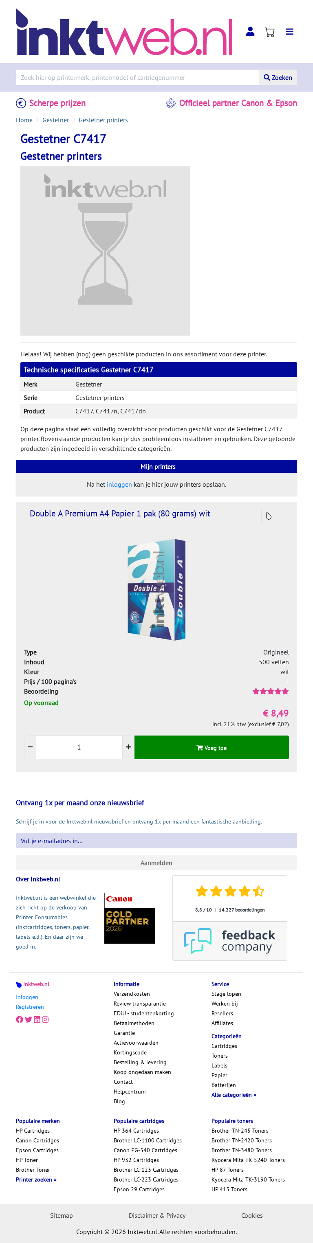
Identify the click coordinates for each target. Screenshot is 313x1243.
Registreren (30, 1006)
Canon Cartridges (37, 1140)
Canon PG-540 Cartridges (145, 1150)
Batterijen (224, 1085)
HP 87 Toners (228, 1169)
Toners (220, 1055)
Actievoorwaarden (136, 1042)
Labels (219, 1065)
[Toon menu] (289, 32)
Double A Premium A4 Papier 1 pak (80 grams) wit (120, 513)
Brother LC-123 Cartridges (146, 1169)
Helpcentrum (129, 1091)
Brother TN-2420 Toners (242, 1140)
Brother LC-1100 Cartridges (148, 1140)
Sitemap (61, 1215)
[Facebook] (19, 1019)
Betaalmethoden (134, 1023)
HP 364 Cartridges (136, 1130)
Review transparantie (140, 1003)
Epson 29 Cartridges (139, 1189)
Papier (219, 1075)
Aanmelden (156, 863)
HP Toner (27, 1160)
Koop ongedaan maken (142, 1072)
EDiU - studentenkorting (144, 1013)
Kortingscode (130, 1052)
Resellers (222, 1013)
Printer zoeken (35, 1179)
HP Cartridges (33, 1130)
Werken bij (225, 1003)
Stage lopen (226, 993)
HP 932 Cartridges (136, 1160)
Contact (123, 1081)
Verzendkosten (132, 993)
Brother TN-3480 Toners (242, 1150)
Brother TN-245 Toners (240, 1130)
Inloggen (27, 997)
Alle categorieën (232, 1094)
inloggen (119, 484)
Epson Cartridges (37, 1150)
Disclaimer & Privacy (157, 1215)
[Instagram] (45, 1019)
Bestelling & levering (140, 1062)
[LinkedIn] (37, 1019)
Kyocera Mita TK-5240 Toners (248, 1160)
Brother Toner (33, 1169)
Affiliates (222, 1023)
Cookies (252, 1215)
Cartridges (224, 1046)
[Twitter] (28, 1019)
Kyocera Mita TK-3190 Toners (248, 1179)
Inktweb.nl (36, 984)
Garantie (124, 1033)
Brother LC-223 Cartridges (146, 1179)
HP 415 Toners (229, 1189)
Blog (119, 1101)
